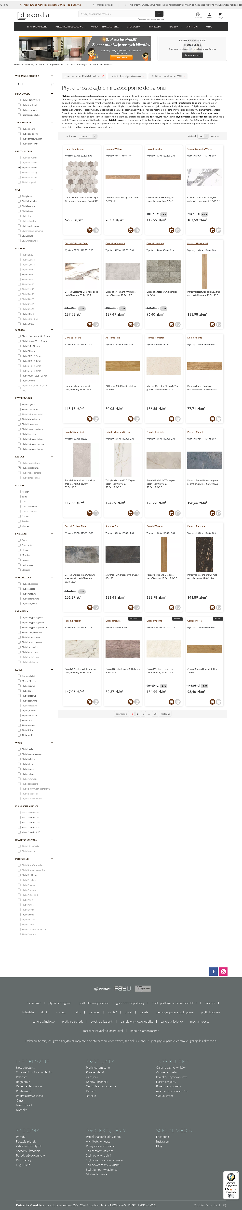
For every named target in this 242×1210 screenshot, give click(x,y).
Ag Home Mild (113, 337)
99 (155, 713)
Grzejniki (92, 1077)
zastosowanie (23, 122)
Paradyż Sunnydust (74, 431)
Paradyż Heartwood (197, 243)
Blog (159, 1146)
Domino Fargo (194, 337)
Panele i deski (95, 1072)
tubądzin (28, 1012)
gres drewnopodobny (130, 1003)
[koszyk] (90, 230)
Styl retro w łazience (100, 1151)
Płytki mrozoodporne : (166, 76)
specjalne (21, 534)
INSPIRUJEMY (154, 27)
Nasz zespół (24, 1105)
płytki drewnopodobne (94, 1003)
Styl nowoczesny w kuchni (103, 1165)
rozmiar (20, 248)
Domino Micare (73, 337)
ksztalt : (126, 76)
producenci (22, 859)
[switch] (231, 1196)
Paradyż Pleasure (196, 526)
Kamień (91, 1091)
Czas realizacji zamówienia (34, 1072)
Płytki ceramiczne (37, 27)
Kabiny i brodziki (97, 1082)
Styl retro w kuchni (98, 1155)
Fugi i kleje (23, 1165)
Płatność (21, 1077)
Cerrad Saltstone (155, 243)
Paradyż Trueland (155, 526)
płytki (128, 1012)
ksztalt (19, 456)
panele (144, 1012)
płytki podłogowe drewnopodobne (174, 1003)
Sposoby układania (28, 1151)
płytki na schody (72, 1021)
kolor (19, 669)
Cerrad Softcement (115, 243)
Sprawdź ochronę (192, 55)
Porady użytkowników (30, 1155)
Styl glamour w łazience (102, 1169)
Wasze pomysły (166, 1072)
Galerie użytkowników (171, 1067)
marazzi (61, 1012)
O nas (20, 1100)
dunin (45, 1012)
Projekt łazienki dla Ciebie (103, 1137)
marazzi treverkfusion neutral (103, 1031)
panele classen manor (144, 1031)
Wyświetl (192, 136)
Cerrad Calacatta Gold (76, 243)
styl (17, 190)
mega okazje (22, 93)
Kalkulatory (23, 1160)
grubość (20, 330)
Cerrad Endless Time (75, 526)
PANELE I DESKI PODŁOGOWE (69, 27)
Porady (20, 1137)
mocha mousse (200, 1021)
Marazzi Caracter (155, 337)
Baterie (91, 1096)
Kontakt (21, 1110)
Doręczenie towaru (29, 1086)
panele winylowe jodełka (137, 1021)
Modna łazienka (96, 1174)
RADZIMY (173, 27)
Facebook (162, 1137)
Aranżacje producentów (172, 1091)
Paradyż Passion (73, 620)
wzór (18, 743)
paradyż (210, 1003)
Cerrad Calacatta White (199, 148)
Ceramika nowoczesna (101, 1086)
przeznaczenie (23, 151)
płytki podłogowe (59, 1003)
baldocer (94, 1012)
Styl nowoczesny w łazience (104, 1160)
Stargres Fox (112, 526)
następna (165, 713)
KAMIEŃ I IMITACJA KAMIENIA (105, 27)
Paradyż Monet (195, 431)
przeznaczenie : (82, 76)
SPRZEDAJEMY (133, 27)
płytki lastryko (210, 1012)
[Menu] (237, 1173)
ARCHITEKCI (192, 27)
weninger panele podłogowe (175, 1012)
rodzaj (19, 485)
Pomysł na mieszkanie (100, 1146)
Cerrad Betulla (113, 620)
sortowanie (71, 136)
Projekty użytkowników (171, 1077)
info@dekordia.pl (86, 4)
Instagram (163, 1141)
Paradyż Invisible (155, 431)
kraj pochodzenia (26, 840)
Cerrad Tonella (154, 148)
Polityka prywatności (30, 1096)
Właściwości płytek (29, 1146)
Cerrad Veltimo (154, 620)
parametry (21, 611)
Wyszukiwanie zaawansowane (151, 19)
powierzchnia (23, 398)
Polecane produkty (168, 1086)
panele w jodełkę (172, 1021)
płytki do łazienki (102, 1021)
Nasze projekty (166, 1082)
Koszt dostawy (25, 1067)
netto (77, 1012)
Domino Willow (114, 148)
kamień (112, 1012)
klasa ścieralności (26, 806)
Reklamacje (23, 1091)
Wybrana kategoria (27, 76)
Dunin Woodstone (74, 148)
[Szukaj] (159, 14)
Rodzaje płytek (26, 1141)
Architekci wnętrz (98, 1141)
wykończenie (23, 577)
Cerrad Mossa (194, 620)
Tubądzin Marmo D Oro (118, 431)
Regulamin (23, 1082)
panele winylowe (43, 1021)
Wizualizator (164, 1096)
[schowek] (96, 230)
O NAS (209, 27)
